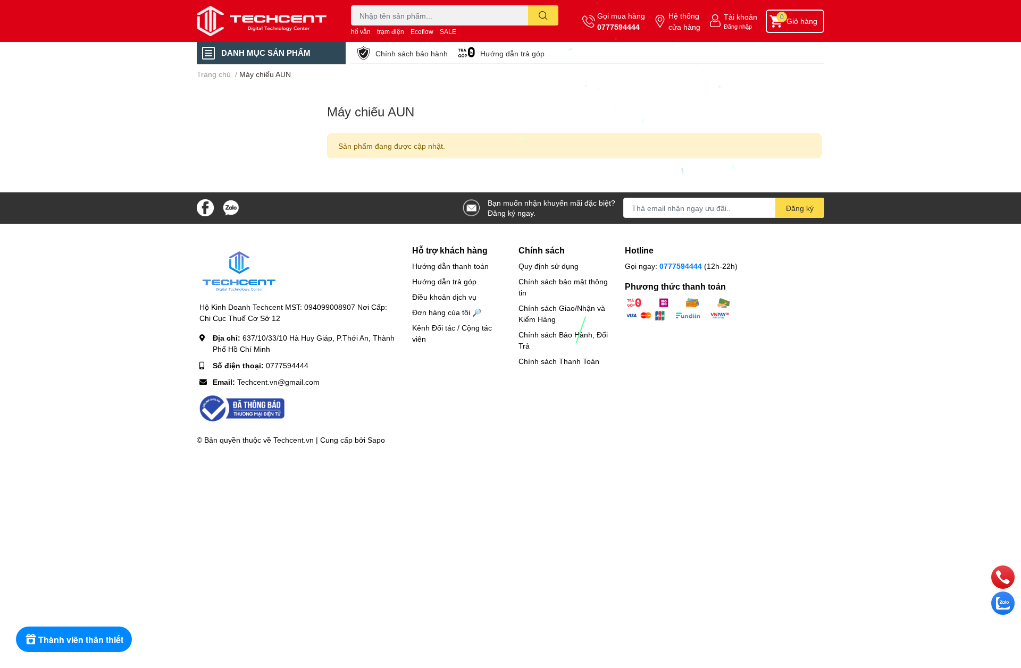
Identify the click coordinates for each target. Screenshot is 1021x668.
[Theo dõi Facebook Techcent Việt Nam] (205, 207)
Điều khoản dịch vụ (444, 296)
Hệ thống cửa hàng (684, 21)
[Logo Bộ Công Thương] (241, 407)
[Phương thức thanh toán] (678, 308)
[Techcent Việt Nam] (263, 21)
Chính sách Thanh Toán (558, 361)
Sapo (376, 439)
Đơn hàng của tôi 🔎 (446, 312)
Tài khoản (740, 16)
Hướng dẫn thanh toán (450, 265)
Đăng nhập (738, 26)
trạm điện (390, 32)
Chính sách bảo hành (411, 53)
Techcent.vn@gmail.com (278, 381)
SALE (448, 32)
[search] (543, 15)
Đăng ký (800, 208)
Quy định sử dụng (548, 265)
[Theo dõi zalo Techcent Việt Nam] (230, 207)
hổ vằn (361, 32)
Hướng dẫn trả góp (512, 53)
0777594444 (618, 26)
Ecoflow (422, 32)
